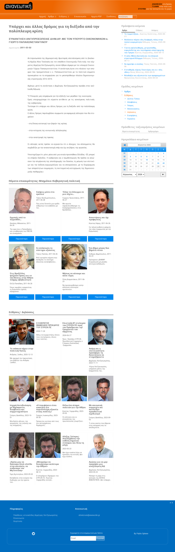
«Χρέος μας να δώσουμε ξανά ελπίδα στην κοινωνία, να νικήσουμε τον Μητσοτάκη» (21, 466)
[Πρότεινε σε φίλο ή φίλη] (112, 53)
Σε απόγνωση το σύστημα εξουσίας (45, 249)
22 (158, 163)
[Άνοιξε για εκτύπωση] (107, 53)
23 (164, 163)
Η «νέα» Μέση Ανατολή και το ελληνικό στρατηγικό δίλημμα (144, 58)
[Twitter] (34, 533)
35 (124, 166)
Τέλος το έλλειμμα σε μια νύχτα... (73, 193)
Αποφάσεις (132, 102)
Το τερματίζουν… (145, 35)
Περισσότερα (21, 239)
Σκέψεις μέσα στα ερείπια (45, 193)
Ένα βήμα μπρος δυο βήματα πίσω (99, 249)
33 (124, 160)
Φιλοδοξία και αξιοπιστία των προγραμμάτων (144, 76)
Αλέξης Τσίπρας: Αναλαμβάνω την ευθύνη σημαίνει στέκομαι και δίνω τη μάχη (73, 440)
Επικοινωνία (80, 16)
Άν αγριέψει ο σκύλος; (145, 65)
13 (147, 160)
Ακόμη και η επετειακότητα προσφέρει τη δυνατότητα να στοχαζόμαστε (96, 352)
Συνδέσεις (111, 16)
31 (124, 153)
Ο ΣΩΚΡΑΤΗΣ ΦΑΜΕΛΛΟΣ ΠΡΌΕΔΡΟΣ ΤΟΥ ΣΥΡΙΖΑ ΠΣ (47, 325)
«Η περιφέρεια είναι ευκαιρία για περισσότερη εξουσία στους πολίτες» (47, 408)
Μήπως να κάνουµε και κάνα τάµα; (73, 274)
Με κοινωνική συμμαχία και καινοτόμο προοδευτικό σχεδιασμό (96, 409)
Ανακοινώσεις (133, 109)
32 (124, 157)
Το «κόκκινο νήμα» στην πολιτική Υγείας (21, 349)
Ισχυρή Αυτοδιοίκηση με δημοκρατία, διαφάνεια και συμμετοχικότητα (20, 408)
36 (124, 170)
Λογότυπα (17, 521)
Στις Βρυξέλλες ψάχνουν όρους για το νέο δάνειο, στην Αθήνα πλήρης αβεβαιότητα (21, 276)
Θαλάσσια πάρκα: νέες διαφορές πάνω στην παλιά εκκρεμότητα (145, 42)
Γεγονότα (131, 119)
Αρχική (42, 16)
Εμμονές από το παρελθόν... (17, 218)
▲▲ (171, 502)
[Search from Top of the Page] (135, 16)
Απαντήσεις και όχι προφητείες (99, 218)
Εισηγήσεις (132, 115)
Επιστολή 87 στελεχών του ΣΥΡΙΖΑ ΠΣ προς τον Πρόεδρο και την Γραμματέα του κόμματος (73, 327)
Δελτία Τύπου (133, 99)
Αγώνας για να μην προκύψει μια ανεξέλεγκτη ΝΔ (98, 464)
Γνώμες (130, 105)
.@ (89, 515)
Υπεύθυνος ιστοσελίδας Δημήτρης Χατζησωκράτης (35, 515)
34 (124, 163)
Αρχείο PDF (96, 16)
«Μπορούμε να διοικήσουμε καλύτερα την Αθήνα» (47, 464)
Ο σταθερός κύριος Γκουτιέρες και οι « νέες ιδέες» (143, 71)
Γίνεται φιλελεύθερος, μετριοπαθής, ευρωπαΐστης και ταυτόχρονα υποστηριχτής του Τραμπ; (144, 50)
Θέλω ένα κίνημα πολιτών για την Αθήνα (74, 406)
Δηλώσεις (131, 112)
